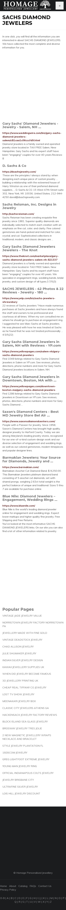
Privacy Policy (8, 889)
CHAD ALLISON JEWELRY (18, 646)
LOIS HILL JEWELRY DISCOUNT (21, 793)
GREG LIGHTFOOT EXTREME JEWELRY (25, 759)
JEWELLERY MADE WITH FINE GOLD (24, 632)
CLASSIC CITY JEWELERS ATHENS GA (25, 708)
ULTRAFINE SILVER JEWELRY (20, 786)
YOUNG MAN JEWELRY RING (19, 766)
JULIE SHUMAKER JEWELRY (19, 653)
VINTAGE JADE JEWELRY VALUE (22, 615)
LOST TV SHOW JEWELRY (18, 694)
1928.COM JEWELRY (14, 752)
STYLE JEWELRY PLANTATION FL (22, 745)
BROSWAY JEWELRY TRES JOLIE (22, 728)
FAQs (33, 886)
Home (3, 886)
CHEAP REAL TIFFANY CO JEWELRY (24, 687)
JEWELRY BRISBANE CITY (18, 779)
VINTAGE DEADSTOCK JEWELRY (22, 639)
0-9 (2, 898)
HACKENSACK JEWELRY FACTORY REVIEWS (29, 714)
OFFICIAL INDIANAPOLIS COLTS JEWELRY (28, 773)
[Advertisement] (33, 85)
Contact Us (44, 886)
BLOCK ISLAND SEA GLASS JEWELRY (25, 721)
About (12, 886)
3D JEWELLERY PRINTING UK (20, 680)
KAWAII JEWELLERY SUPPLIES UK (23, 667)
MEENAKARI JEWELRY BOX (19, 701)
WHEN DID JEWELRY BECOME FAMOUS (26, 673)
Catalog (22, 886)
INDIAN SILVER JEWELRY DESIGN (22, 660)
